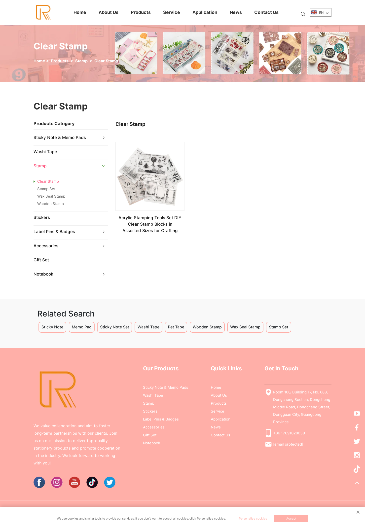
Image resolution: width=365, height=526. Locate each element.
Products (141, 12)
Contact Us (266, 12)
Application (204, 12)
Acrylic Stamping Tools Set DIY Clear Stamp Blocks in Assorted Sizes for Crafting (150, 224)
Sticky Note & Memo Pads (60, 137)
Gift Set (41, 259)
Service (171, 12)
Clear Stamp (106, 60)
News (236, 12)
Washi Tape (45, 151)
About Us (108, 12)
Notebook (43, 274)
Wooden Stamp (50, 203)
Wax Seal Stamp (51, 196)
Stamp (81, 60)
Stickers (42, 217)
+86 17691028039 (289, 433)
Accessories (46, 245)
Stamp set (46, 188)
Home (79, 12)
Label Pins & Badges (54, 231)
